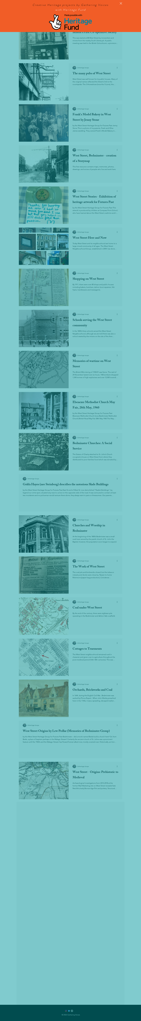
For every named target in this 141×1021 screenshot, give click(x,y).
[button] (121, 3)
